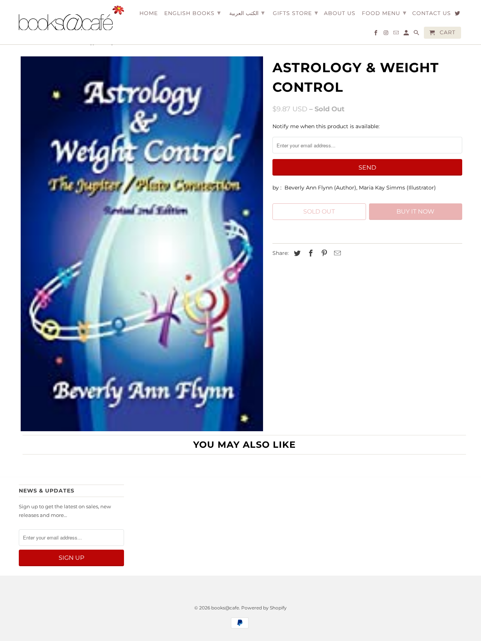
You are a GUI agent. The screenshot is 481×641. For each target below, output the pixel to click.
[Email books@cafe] (396, 34)
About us (339, 13)
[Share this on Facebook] (310, 253)
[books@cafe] (71, 18)
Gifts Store (295, 13)
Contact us (431, 13)
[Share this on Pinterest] (323, 253)
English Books (192, 13)
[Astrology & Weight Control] (142, 243)
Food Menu (384, 13)
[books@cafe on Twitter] (458, 14)
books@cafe (225, 608)
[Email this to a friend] (336, 253)
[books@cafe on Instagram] (386, 34)
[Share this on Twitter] (296, 253)
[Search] (417, 34)
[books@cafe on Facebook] (376, 34)
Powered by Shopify (264, 608)
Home (148, 13)
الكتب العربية (247, 13)
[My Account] (407, 34)
